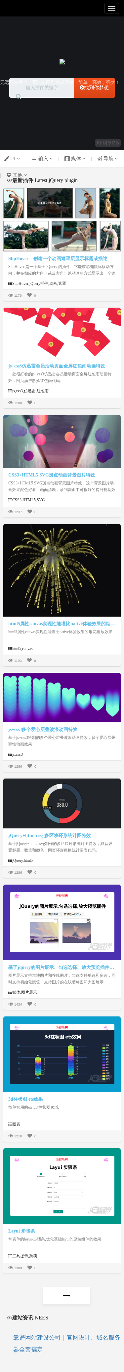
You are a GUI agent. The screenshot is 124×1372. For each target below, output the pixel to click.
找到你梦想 (96, 87)
